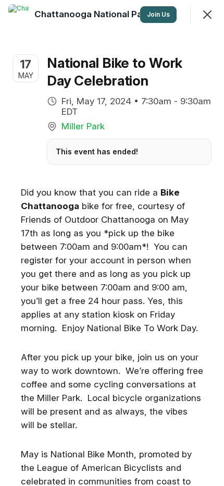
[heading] (103, 14)
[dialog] (112, 243)
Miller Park (83, 126)
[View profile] (18, 14)
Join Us (158, 14)
